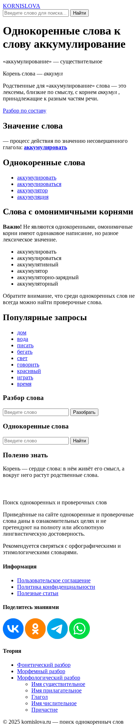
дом (21, 332)
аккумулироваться (39, 184)
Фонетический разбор (44, 665)
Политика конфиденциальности (56, 587)
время (24, 384)
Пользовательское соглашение (54, 580)
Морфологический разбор (48, 678)
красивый (29, 371)
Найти (79, 13)
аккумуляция (32, 197)
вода (22, 339)
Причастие (44, 710)
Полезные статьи (37, 593)
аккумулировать (45, 147)
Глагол (39, 697)
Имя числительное (54, 703)
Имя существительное (58, 684)
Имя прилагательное (56, 690)
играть (25, 377)
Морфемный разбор (41, 671)
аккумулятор (32, 190)
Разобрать (84, 412)
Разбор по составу (24, 111)
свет (22, 358)
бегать (24, 352)
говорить (28, 365)
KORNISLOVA (21, 6)
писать (25, 345)
